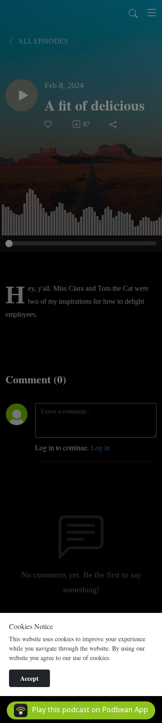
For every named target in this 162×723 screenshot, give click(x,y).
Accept (29, 678)
